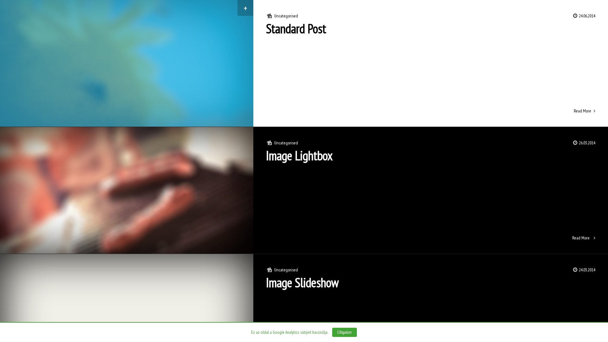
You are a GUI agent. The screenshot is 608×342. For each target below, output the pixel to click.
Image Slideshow (302, 282)
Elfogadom (344, 332)
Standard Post (296, 28)
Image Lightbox (299, 155)
